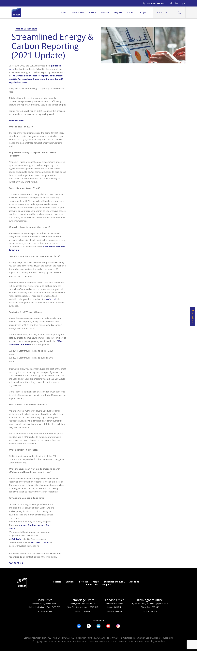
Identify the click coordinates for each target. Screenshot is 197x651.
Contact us (162, 12)
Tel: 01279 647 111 (44, 611)
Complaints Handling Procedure (150, 641)
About (63, 12)
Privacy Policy (64, 641)
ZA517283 (100, 637)
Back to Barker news (26, 28)
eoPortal (51, 299)
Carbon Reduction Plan (122, 641)
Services (105, 12)
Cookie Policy (79, 641)
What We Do (78, 12)
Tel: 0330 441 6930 (156, 3)
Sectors (92, 12)
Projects (118, 12)
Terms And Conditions (98, 641)
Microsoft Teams (40, 542)
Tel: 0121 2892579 (149, 611)
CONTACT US (16, 563)
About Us (134, 581)
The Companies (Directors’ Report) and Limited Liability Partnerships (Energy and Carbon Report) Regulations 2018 (36, 79)
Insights (144, 12)
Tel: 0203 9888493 (114, 611)
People (96, 581)
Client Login (179, 3)
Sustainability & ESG (114, 581)
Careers (131, 12)
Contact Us (92, 584)
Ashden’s (16, 538)
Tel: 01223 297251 (82, 611)
